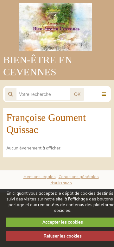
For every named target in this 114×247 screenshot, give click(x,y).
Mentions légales (39, 176)
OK (77, 94)
